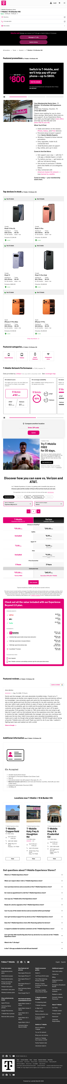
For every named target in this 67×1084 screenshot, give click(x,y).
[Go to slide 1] (10, 97)
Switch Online (33, 42)
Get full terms (52, 89)
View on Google (11, 725)
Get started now (47, 462)
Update (33, 432)
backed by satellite (48, 174)
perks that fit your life (41, 122)
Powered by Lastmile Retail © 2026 (33, 1081)
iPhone (40, 131)
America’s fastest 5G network (48, 172)
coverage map (50, 374)
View (12, 858)
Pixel (53, 131)
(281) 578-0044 (33, 848)
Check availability (36, 82)
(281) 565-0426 (54, 846)
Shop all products (33, 339)
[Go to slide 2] (28, 97)
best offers (60, 119)
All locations (6, 50)
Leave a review (55, 684)
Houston (21, 50)
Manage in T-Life (33, 37)
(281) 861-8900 (12, 841)
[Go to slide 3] (47, 97)
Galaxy (45, 131)
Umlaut (19, 374)
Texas (14, 50)
